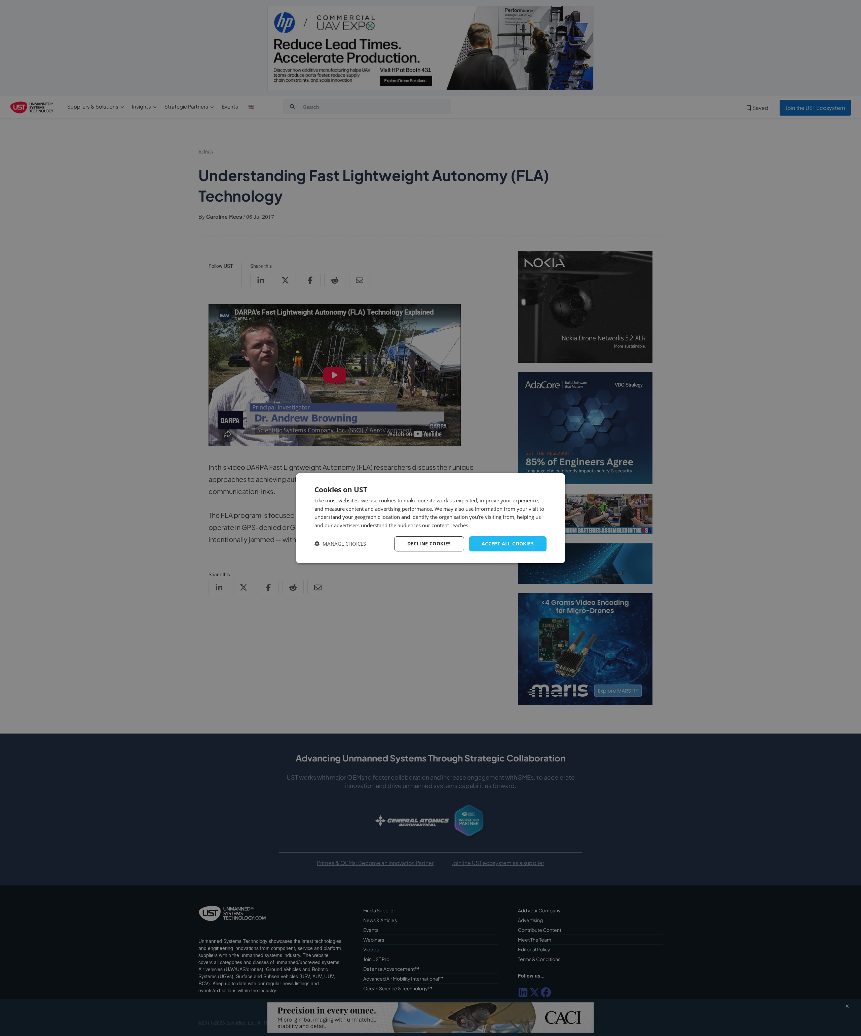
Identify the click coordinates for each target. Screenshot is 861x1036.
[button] (340, 544)
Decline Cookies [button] (429, 543)
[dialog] (430, 518)
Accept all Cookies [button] (508, 543)
